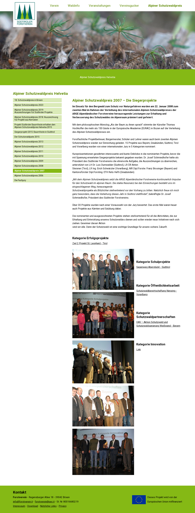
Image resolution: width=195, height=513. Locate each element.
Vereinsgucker (129, 5)
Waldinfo (74, 5)
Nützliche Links (48, 506)
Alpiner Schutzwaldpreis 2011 (28, 151)
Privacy (63, 506)
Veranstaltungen (99, 5)
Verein (54, 5)
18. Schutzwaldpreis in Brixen (28, 100)
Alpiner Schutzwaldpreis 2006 (28, 175)
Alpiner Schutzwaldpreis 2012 (28, 146)
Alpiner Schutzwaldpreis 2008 (28, 166)
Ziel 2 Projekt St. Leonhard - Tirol (89, 243)
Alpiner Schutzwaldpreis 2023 (28, 105)
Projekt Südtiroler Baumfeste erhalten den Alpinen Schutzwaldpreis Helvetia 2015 (34, 125)
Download (32, 506)
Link (138, 349)
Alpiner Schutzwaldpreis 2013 (28, 141)
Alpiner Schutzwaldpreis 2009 (28, 161)
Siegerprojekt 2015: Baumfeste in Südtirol (34, 132)
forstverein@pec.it (45, 501)
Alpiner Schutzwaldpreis (165, 5)
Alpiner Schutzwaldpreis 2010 (28, 156)
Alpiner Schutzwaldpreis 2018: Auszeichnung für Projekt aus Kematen (36, 118)
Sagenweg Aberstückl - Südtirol (153, 267)
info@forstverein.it (23, 501)
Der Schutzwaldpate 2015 (26, 137)
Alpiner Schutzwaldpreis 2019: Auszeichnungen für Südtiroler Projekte (33, 111)
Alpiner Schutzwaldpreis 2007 (29, 170)
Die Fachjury (20, 180)
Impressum (19, 506)
